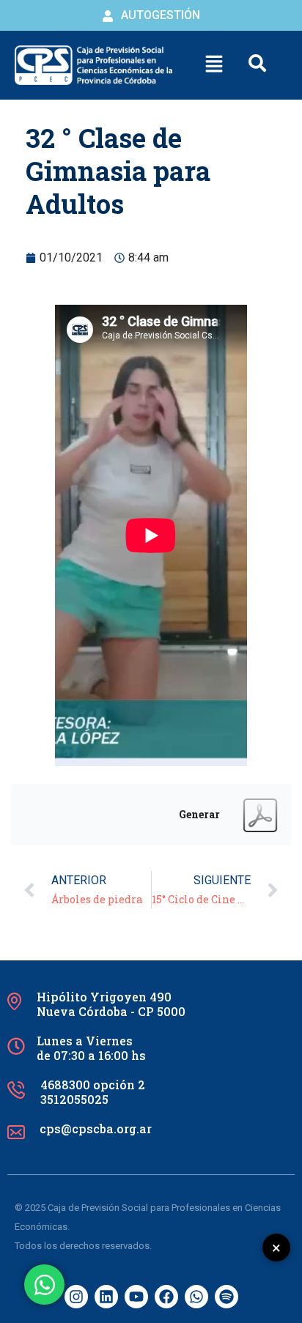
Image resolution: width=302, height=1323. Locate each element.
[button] (213, 65)
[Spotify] (226, 1296)
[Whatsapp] (196, 1296)
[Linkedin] (106, 1296)
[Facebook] (166, 1296)
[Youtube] (136, 1296)
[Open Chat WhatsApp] (44, 1284)
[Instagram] (76, 1296)
